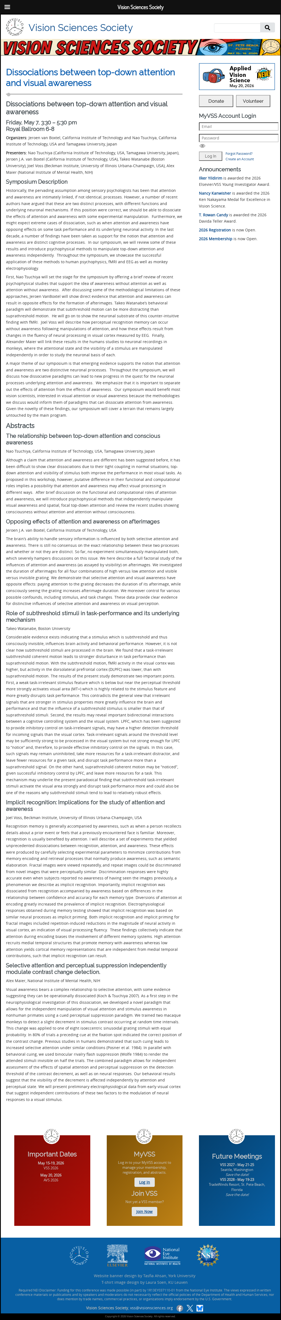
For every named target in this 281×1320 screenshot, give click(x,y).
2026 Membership (215, 238)
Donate (216, 101)
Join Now (144, 1211)
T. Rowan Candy (213, 214)
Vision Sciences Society (81, 27)
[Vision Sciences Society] (15, 27)
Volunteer (253, 101)
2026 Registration (215, 229)
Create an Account (240, 159)
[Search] (267, 27)
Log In (144, 1182)
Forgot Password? (239, 153)
